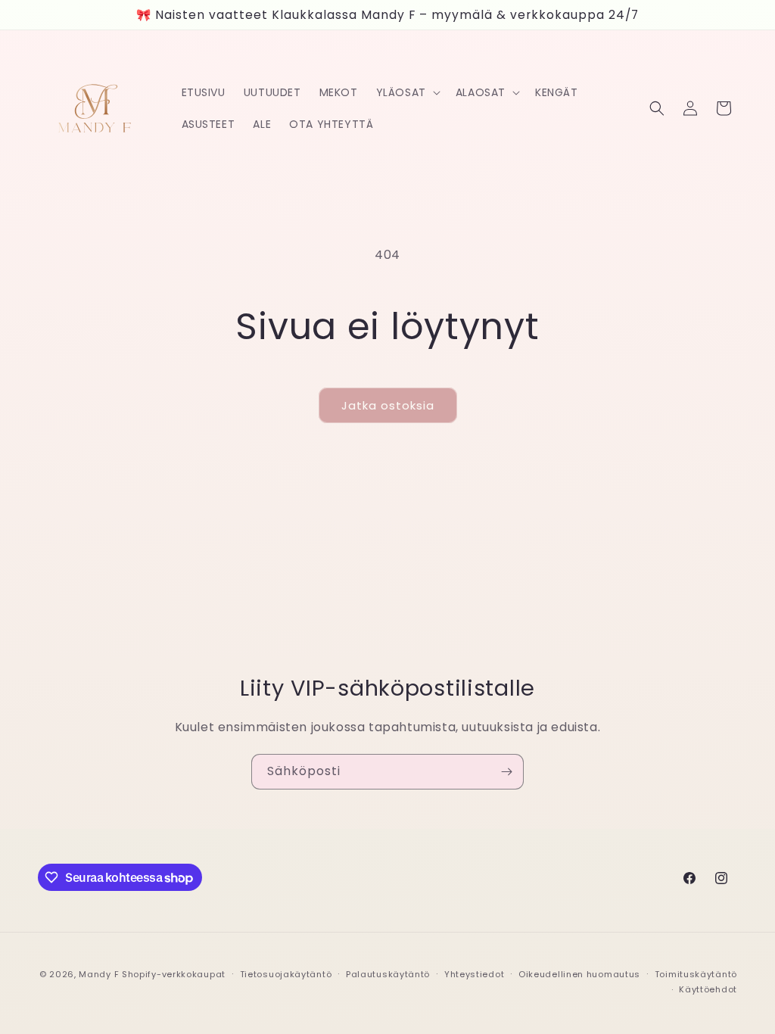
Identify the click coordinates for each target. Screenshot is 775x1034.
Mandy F (99, 974)
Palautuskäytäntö (388, 974)
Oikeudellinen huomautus (579, 974)
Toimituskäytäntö (696, 974)
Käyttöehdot (708, 989)
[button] (407, 92)
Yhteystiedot (474, 974)
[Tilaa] (506, 772)
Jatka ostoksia (387, 405)
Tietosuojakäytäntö (286, 974)
